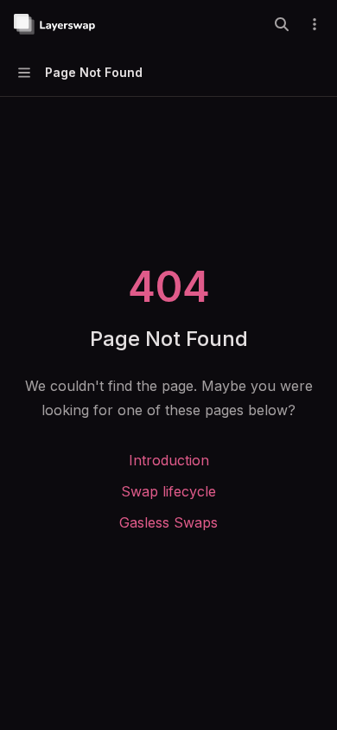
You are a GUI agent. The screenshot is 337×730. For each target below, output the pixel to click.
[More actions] (314, 24)
